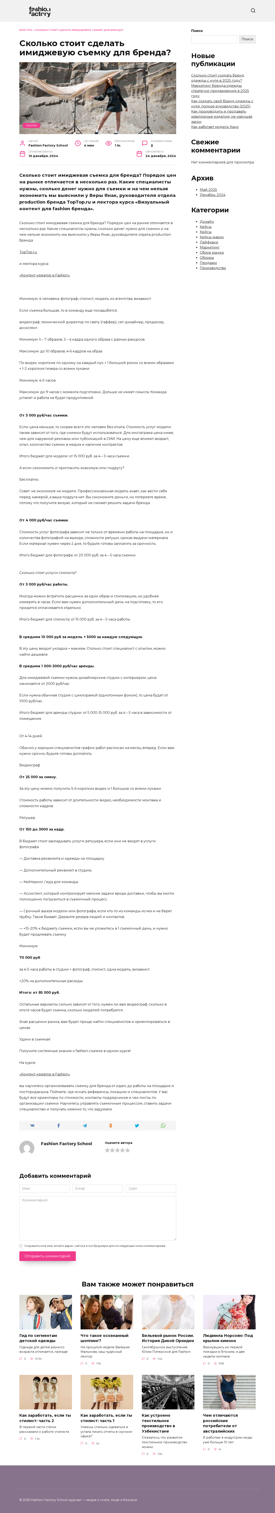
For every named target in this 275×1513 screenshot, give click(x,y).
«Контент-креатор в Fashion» (44, 275)
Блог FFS (25, 30)
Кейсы (206, 227)
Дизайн (207, 222)
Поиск (197, 31)
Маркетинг (210, 247)
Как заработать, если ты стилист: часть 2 (45, 1418)
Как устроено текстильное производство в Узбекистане (158, 1423)
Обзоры (31, 125)
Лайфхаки (209, 242)
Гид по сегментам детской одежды (38, 1338)
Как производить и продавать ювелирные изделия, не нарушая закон (221, 116)
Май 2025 (208, 190)
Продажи (208, 263)
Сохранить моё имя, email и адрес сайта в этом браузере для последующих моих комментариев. (95, 1245)
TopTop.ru (28, 252)
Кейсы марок (212, 237)
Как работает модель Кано (215, 127)
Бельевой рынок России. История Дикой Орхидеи (168, 1338)
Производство (213, 268)
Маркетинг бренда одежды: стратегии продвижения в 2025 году (220, 91)
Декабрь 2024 (212, 195)
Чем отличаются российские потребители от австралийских (220, 1423)
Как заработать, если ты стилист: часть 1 (106, 1418)
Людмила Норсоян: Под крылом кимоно (228, 1338)
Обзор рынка (212, 253)
